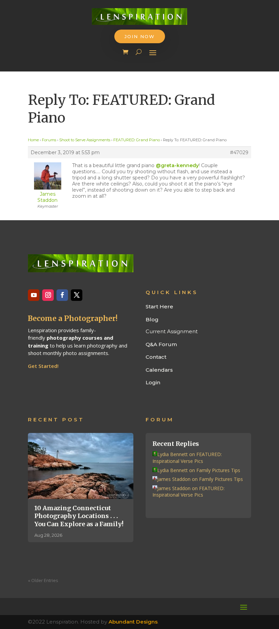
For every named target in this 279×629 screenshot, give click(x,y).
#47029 (239, 152)
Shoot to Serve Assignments (84, 140)
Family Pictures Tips (218, 470)
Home (33, 140)
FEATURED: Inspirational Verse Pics (187, 457)
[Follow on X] (76, 295)
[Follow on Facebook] (62, 295)
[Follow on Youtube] (33, 295)
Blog (152, 319)
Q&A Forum (161, 344)
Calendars (159, 370)
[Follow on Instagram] (48, 295)
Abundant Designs (133, 621)
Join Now (140, 36)
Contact (156, 357)
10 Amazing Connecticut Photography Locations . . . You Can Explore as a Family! (79, 516)
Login (153, 382)
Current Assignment (172, 331)
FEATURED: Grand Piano (136, 140)
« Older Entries (43, 580)
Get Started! (43, 365)
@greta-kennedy (177, 165)
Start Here (159, 306)
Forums (49, 140)
